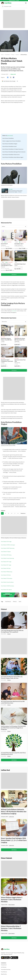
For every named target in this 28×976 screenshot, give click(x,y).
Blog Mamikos (4, 972)
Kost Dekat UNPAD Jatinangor (8, 543)
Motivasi (15, 600)
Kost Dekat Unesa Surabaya (7, 580)
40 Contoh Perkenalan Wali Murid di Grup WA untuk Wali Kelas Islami (13, 700)
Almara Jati (13, 73)
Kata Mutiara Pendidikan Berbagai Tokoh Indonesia (13, 150)
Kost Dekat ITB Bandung (6, 570)
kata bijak (14, 309)
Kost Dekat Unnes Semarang (7, 557)
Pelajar (12, 53)
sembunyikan (10, 134)
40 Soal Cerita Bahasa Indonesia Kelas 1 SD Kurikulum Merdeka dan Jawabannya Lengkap (13, 810)
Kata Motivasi (8, 600)
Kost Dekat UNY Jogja (6, 563)
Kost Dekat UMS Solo (6, 573)
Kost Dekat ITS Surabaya (6, 577)
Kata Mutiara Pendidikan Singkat (9, 142)
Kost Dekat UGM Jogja (6, 540)
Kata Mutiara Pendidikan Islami (9, 145)
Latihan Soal (11, 815)
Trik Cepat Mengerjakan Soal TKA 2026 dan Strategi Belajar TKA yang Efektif (12, 629)
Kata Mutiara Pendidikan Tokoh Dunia (11, 153)
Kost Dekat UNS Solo (6, 567)
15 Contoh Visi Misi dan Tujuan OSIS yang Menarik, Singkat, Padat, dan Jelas (11, 676)
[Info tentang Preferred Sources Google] (17, 80)
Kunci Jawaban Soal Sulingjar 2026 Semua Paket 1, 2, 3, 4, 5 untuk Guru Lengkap (14, 839)
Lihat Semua (14, 273)
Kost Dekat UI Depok (6, 550)
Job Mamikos (3, 965)
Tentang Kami (4, 963)
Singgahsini (3, 975)
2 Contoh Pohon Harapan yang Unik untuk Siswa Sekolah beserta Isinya (13, 752)
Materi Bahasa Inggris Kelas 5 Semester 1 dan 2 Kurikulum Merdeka (11, 898)
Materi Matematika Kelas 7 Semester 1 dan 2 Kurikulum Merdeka (11, 927)
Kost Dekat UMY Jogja (6, 560)
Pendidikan (7, 53)
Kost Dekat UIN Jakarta (6, 588)
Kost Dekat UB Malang (6, 553)
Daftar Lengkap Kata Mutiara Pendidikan (11, 139)
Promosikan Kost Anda (5, 968)
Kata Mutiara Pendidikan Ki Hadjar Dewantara (12, 147)
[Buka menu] (26, 2)
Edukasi (17, 53)
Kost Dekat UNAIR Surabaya (7, 584)
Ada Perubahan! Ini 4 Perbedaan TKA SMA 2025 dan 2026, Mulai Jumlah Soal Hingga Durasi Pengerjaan (13, 726)
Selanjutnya (23, 512)
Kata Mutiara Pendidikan (8, 137)
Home (2, 53)
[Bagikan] (8, 76)
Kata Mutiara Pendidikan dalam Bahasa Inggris (12, 156)
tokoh (20, 600)
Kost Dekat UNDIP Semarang (7, 547)
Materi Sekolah (11, 903)
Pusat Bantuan (4, 970)
